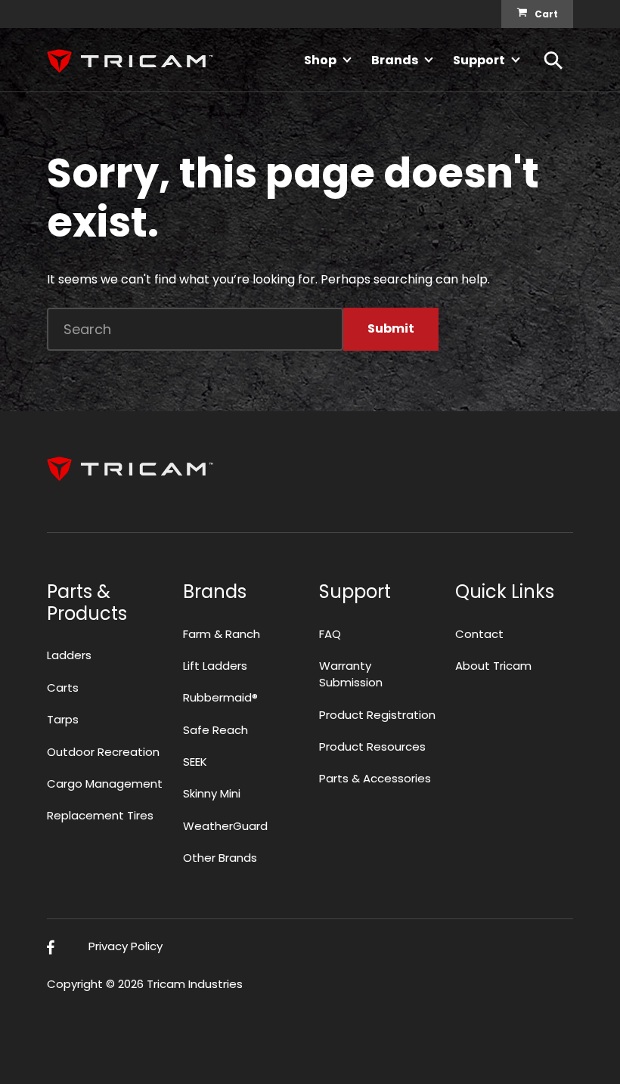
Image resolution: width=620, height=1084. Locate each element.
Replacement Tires (100, 815)
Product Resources (372, 746)
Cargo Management (105, 783)
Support (479, 60)
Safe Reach (215, 730)
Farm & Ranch (221, 634)
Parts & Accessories (375, 778)
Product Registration (377, 715)
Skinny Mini (211, 793)
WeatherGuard (225, 826)
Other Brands (220, 858)
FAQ (330, 634)
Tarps (63, 719)
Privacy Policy (125, 946)
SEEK (195, 762)
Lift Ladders (215, 666)
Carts (63, 687)
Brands (394, 60)
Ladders (69, 655)
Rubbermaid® (220, 697)
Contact (479, 634)
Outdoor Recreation (103, 752)
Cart (546, 14)
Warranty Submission (351, 674)
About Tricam (493, 666)
